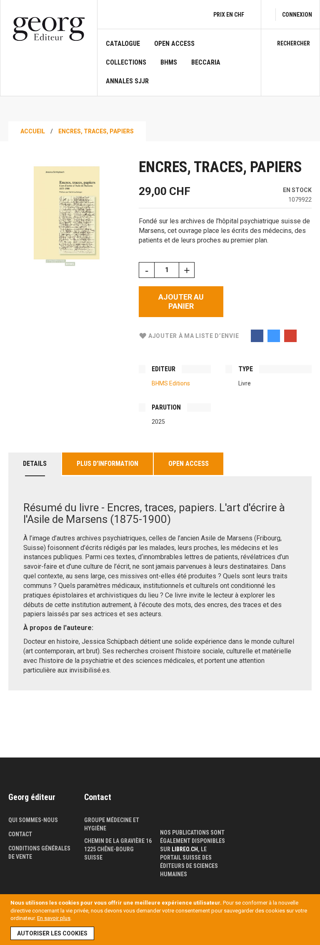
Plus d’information (107, 464)
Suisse (93, 857)
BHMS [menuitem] (168, 62)
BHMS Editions (171, 383)
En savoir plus (53, 918)
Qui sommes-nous (33, 820)
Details (35, 464)
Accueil (32, 131)
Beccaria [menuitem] (205, 62)
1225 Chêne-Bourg (109, 849)
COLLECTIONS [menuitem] (126, 62)
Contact (20, 834)
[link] (297, 14)
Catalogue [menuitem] (123, 44)
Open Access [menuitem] (174, 44)
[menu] (179, 68)
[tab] (35, 464)
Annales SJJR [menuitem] (127, 81)
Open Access (188, 464)
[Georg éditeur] (49, 29)
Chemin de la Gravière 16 (118, 841)
